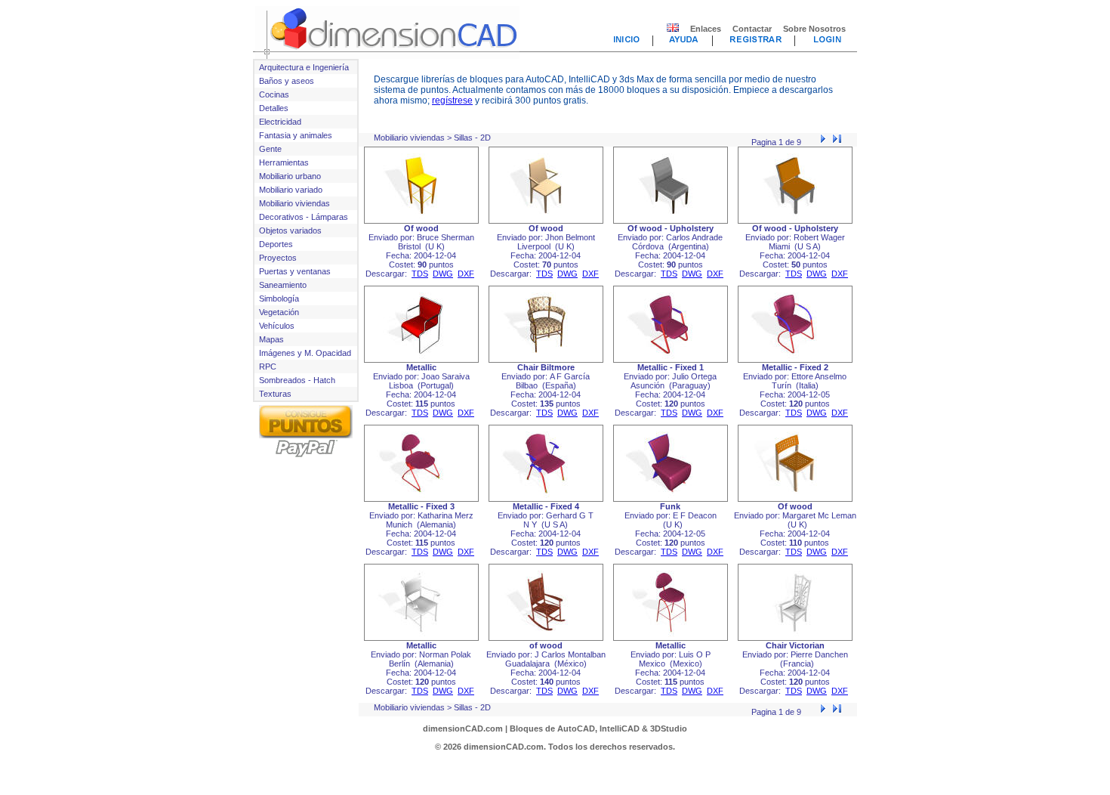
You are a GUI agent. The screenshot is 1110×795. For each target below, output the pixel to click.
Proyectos (278, 257)
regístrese (452, 100)
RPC (267, 366)
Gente (270, 148)
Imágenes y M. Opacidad (305, 352)
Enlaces (705, 28)
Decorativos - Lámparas (303, 216)
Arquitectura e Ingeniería (304, 67)
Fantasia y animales (295, 135)
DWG (443, 273)
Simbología (279, 298)
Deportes (276, 244)
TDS (420, 273)
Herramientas (284, 162)
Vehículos (276, 325)
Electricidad (280, 121)
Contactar (752, 28)
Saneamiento (283, 284)
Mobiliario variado (290, 189)
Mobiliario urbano (290, 176)
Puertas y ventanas (295, 271)
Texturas (275, 393)
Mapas (271, 339)
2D (485, 137)
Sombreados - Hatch (297, 380)
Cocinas (274, 94)
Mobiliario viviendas (294, 203)
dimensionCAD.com (463, 728)
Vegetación (279, 312)
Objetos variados (290, 230)
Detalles (273, 108)
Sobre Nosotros (814, 28)
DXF (466, 273)
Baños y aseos (286, 80)
